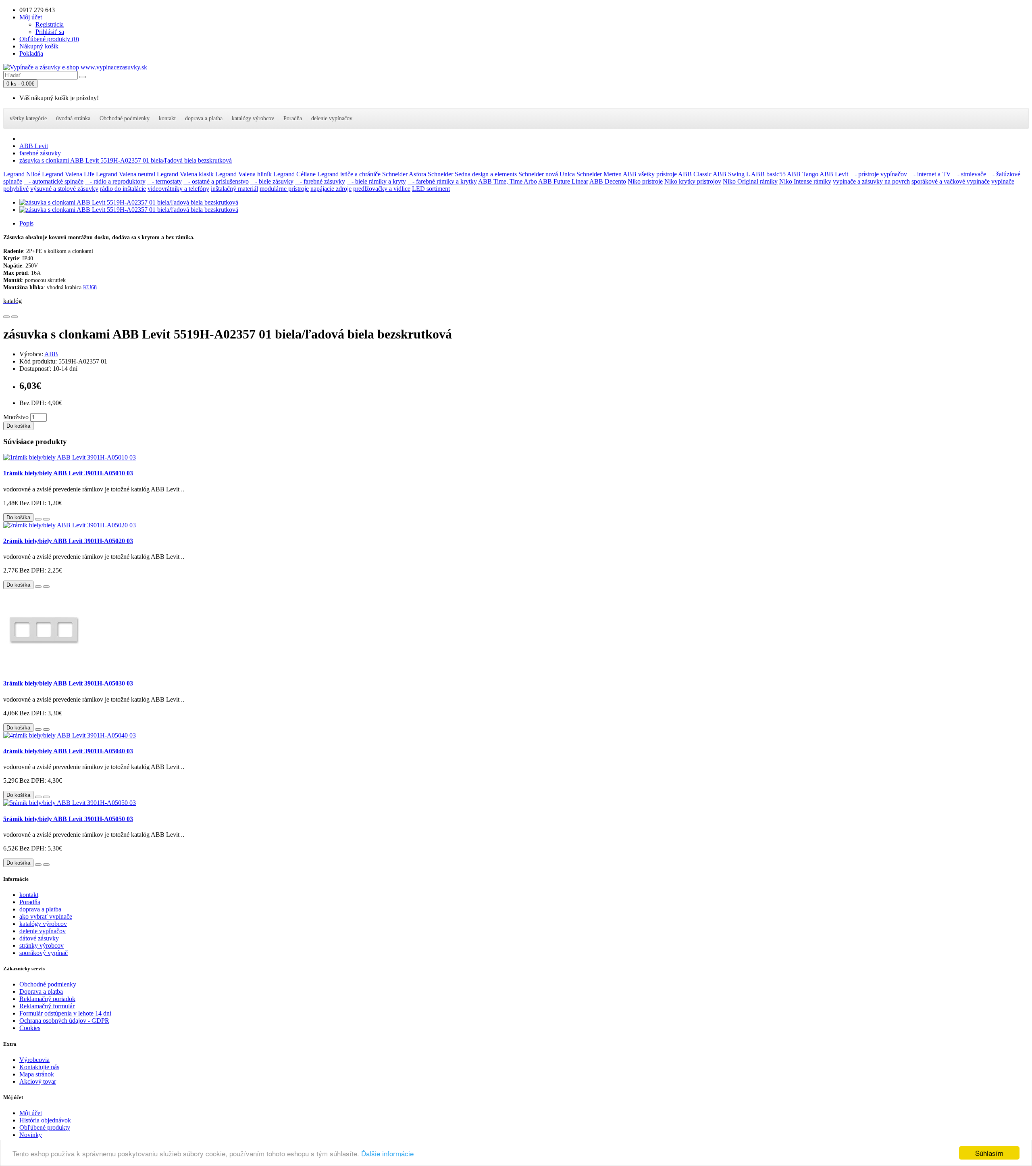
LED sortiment (431, 188)
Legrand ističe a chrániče (349, 174)
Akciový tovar (37, 1081)
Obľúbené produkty (44, 1127)
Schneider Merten (599, 174)
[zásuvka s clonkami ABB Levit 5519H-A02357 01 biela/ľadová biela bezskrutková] (128, 202)
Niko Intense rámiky (805, 181)
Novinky (30, 1134)
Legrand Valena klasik (185, 174)
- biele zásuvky (271, 181)
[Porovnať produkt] (14, 317)
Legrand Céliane (294, 174)
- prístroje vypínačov (878, 174)
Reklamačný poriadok (47, 998)
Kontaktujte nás (39, 1067)
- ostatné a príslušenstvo (216, 181)
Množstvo (16, 417)
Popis (26, 223)
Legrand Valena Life (68, 174)
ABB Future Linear (563, 181)
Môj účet (30, 1113)
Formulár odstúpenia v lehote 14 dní (65, 1013)
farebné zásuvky (40, 153)
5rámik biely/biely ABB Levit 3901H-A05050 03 (68, 818)
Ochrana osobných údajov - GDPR (64, 1020)
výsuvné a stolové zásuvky (64, 188)
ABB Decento (607, 181)
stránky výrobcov (41, 945)
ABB (51, 354)
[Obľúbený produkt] (6, 317)
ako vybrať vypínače (45, 916)
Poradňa (292, 118)
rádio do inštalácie (123, 188)
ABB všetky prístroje (650, 174)
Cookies (29, 1027)
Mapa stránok (36, 1074)
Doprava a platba (41, 991)
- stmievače (969, 174)
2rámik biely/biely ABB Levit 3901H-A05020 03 (68, 540)
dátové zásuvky (39, 938)
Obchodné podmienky (125, 118)
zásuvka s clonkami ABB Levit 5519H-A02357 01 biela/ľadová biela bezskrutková (125, 160)
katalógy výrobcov (253, 118)
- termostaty (164, 181)
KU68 (90, 287)
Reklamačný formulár (47, 1006)
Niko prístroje (645, 181)
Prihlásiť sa (49, 31)
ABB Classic (695, 174)
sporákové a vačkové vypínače (950, 181)
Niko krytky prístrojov (692, 181)
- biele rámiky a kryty (376, 181)
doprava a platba (204, 118)
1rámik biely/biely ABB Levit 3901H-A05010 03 (68, 473)
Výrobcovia (34, 1059)
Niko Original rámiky (750, 181)
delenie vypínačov (331, 118)
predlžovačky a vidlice (381, 188)
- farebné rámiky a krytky (442, 181)
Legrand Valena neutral (125, 174)
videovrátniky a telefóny (178, 188)
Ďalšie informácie (387, 1153)
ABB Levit (33, 145)
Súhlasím (989, 1153)
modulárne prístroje (284, 188)
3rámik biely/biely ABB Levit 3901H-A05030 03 (68, 683)
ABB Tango (802, 174)
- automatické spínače (53, 181)
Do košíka (18, 426)
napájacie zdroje (331, 188)
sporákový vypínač (43, 952)
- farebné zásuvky (320, 181)
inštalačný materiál (234, 188)
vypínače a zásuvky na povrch (871, 181)
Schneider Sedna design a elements (472, 174)
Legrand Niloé (21, 174)
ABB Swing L (731, 174)
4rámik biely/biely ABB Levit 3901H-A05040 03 (68, 751)
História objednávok (45, 1120)
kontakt (167, 118)
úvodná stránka (73, 118)
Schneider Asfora (404, 174)
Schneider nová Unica (546, 174)
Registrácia (49, 24)
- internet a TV (930, 174)
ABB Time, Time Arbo (507, 181)
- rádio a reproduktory (115, 181)
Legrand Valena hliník (243, 174)
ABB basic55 (768, 174)
